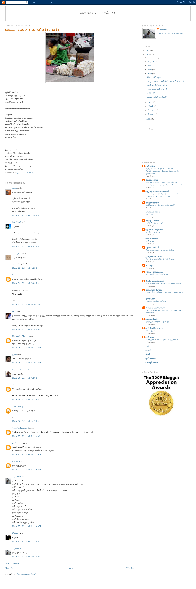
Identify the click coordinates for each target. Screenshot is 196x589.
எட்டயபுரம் (150, 265)
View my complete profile (170, 33)
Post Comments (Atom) (26, 573)
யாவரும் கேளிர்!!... (153, 362)
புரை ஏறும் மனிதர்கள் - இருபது (157, 321)
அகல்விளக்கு (17, 406)
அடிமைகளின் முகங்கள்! (157, 97)
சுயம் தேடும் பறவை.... (154, 328)
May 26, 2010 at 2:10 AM (26, 329)
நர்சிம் (14, 354)
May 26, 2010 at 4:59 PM (26, 377)
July (150, 65)
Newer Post (10, 568)
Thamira (15, 384)
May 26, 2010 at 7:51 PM (26, 399)
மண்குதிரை (150, 165)
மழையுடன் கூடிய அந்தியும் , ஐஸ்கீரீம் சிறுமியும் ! (166, 81)
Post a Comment (12, 563)
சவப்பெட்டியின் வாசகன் (154, 223)
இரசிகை (15, 533)
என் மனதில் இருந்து (154, 289)
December (152, 57)
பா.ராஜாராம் (17, 253)
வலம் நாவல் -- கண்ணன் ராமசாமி (158, 274)
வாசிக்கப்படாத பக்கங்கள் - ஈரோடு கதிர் (160, 205)
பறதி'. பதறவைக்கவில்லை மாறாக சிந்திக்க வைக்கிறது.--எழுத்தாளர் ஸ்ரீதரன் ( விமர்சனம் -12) (164, 183)
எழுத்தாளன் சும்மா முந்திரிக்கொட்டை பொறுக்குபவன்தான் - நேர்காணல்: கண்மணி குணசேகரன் (162, 171)
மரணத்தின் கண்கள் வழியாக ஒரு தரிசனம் (162, 339)
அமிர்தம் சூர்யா (152, 179)
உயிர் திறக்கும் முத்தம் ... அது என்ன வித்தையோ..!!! (165, 292)
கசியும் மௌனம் (152, 202)
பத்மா (14, 187)
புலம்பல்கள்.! (151, 358)
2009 (148, 119)
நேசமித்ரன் (16, 222)
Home (70, 568)
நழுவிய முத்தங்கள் (153, 232)
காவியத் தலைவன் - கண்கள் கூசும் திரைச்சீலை (163, 283)
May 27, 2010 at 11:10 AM (26, 469)
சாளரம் (148, 349)
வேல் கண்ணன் (152, 238)
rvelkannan (17, 443)
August (151, 61)
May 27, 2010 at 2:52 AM (26, 436)
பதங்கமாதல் (150, 241)
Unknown (16, 274)
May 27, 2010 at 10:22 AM (26, 454)
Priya (14, 311)
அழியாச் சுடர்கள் (152, 247)
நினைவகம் (150, 298)
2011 (148, 50)
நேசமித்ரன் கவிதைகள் (155, 280)
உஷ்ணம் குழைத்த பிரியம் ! (157, 89)
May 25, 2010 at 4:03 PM (26, 246)
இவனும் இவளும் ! (154, 77)
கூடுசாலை (150, 336)
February (152, 110)
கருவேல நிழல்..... (152, 319)
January (151, 114)
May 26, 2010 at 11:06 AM (26, 362)
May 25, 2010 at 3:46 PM (26, 215)
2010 (148, 54)
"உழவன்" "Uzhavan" (20, 369)
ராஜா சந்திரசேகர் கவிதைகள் (157, 191)
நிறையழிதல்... (151, 330)
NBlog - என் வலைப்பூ (154, 271)
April (150, 102)
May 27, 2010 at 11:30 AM (26, 526)
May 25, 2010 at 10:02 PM (26, 304)
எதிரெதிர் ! (151, 93)
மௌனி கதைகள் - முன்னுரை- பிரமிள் (160, 250)
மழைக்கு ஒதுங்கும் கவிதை (156, 301)
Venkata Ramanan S (20, 427)
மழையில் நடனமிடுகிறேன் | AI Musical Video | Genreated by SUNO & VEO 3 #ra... (163, 194)
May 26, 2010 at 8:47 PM (26, 421)
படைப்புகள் (150, 214)
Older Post (130, 568)
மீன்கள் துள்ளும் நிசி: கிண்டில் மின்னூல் (160, 259)
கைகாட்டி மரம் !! (98, 12)
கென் (148, 354)
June (150, 69)
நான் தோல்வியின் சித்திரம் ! (158, 85)
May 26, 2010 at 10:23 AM (26, 347)
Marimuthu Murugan (21, 336)
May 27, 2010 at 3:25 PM (26, 541)
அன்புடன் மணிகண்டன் (155, 307)
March (151, 106)
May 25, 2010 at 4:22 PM (26, 267)
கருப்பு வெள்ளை (152, 220)
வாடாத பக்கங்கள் (153, 211)
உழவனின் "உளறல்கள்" (155, 229)
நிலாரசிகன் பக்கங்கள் (155, 256)
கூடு (147, 345)
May (150, 73)
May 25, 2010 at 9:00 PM (26, 283)
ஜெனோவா (16, 476)
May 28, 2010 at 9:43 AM (26, 556)
